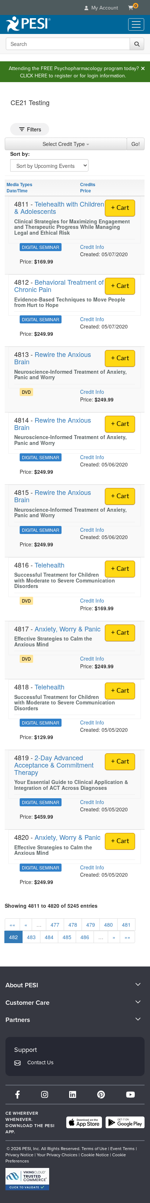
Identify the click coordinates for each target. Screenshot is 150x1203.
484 (49, 937)
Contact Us (40, 1062)
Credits (87, 184)
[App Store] (84, 1122)
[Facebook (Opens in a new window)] (17, 1094)
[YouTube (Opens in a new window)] (130, 1094)
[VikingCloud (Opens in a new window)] (27, 1179)
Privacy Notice (19, 1155)
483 (31, 937)
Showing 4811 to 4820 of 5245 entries (51, 905)
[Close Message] (142, 68)
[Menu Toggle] (136, 24)
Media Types (19, 184)
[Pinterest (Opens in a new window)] (101, 1094)
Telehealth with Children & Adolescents (59, 207)
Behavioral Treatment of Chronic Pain (59, 285)
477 (55, 924)
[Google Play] (125, 1122)
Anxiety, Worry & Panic (67, 628)
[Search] (137, 44)
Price (85, 190)
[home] (28, 24)
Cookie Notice (95, 1155)
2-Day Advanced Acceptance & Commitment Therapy (54, 765)
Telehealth (49, 564)
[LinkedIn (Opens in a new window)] (72, 1094)
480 (108, 924)
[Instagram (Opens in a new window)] (44, 1094)
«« (12, 924)
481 (126, 924)
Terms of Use (94, 1148)
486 (84, 937)
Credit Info (92, 246)
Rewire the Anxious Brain (52, 357)
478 (72, 924)
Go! (135, 143)
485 (67, 937)
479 (90, 924)
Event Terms (122, 1148)
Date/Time (17, 190)
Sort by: (20, 153)
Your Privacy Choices (57, 1155)
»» (127, 937)
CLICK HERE (33, 75)
